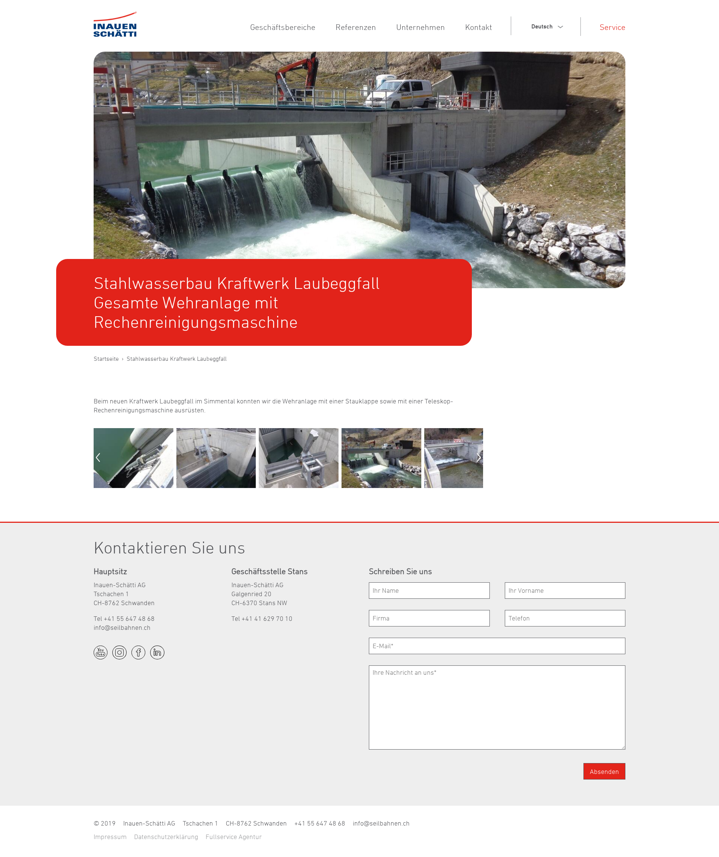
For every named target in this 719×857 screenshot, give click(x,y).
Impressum (110, 837)
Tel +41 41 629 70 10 (261, 618)
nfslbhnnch (123, 627)
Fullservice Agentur (234, 837)
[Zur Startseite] (115, 24)
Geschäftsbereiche (282, 26)
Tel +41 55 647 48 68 (124, 618)
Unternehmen (420, 26)
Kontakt (478, 26)
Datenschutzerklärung (166, 837)
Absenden (604, 771)
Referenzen (356, 26)
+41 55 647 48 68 (319, 823)
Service (612, 26)
